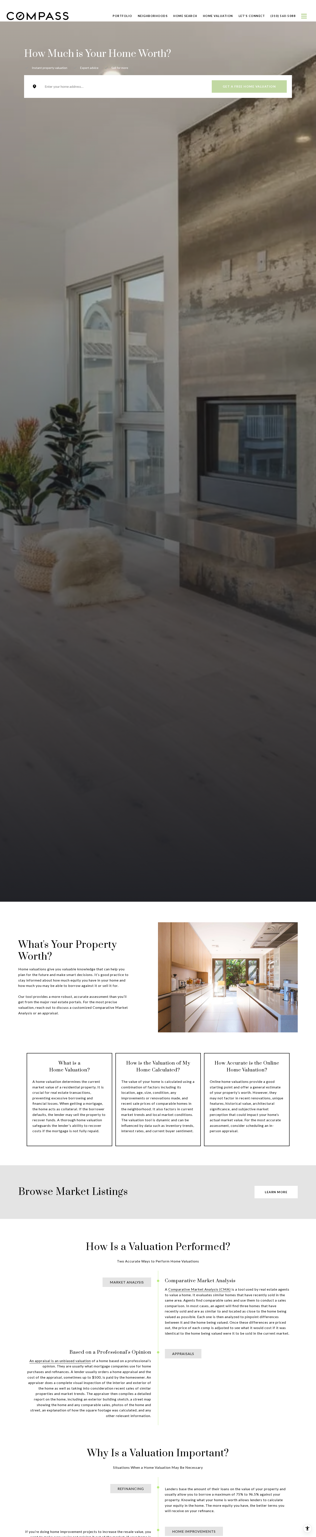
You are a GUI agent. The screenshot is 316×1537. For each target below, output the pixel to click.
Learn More (276, 1192)
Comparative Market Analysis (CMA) (199, 1289)
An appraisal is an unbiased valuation (60, 1361)
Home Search (185, 16)
